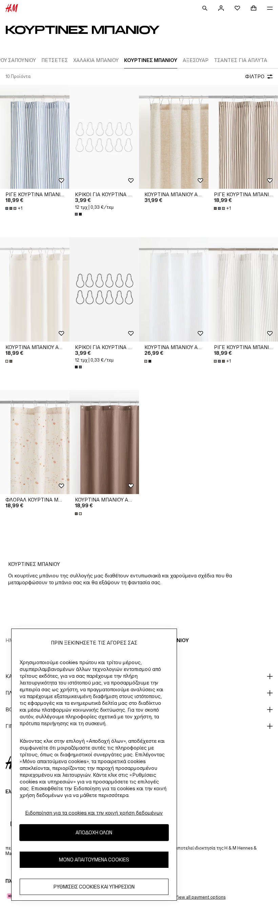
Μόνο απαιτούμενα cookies (94, 859)
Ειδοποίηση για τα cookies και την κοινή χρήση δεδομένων (94, 813)
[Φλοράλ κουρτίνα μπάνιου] (35, 442)
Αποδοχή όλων (94, 832)
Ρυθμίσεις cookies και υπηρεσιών (94, 887)
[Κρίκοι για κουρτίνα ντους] (104, 137)
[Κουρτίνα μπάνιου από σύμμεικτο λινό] (174, 137)
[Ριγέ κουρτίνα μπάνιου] (35, 137)
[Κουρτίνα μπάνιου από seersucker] (35, 289)
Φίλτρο (254, 76)
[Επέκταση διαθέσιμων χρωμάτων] (79, 214)
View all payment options (200, 897)
